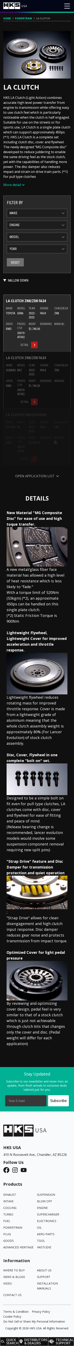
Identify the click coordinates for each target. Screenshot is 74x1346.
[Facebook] (7, 1170)
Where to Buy (14, 1270)
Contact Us (12, 1295)
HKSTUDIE (44, 1247)
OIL (39, 1227)
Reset (15, 263)
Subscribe (58, 1101)
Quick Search (12, 1341)
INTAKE (8, 1201)
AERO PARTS (45, 1234)
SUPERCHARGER (48, 1214)
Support (43, 1277)
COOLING (9, 1208)
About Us (44, 1270)
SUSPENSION (46, 1195)
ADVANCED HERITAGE (18, 1247)
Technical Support (64, 1341)
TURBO (8, 1214)
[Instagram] (16, 1170)
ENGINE (42, 1208)
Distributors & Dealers (35, 1341)
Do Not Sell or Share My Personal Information (34, 1321)
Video (7, 1283)
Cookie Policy (12, 1316)
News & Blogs (14, 1277)
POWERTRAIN (23, 18)
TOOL (41, 1241)
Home (7, 18)
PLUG (7, 1234)
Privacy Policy (41, 1312)
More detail (12, 185)
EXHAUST (9, 1195)
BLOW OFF (44, 1201)
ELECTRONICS (46, 1221)
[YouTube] (25, 1170)
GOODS (8, 1241)
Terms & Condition (16, 1312)
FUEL (6, 1221)
